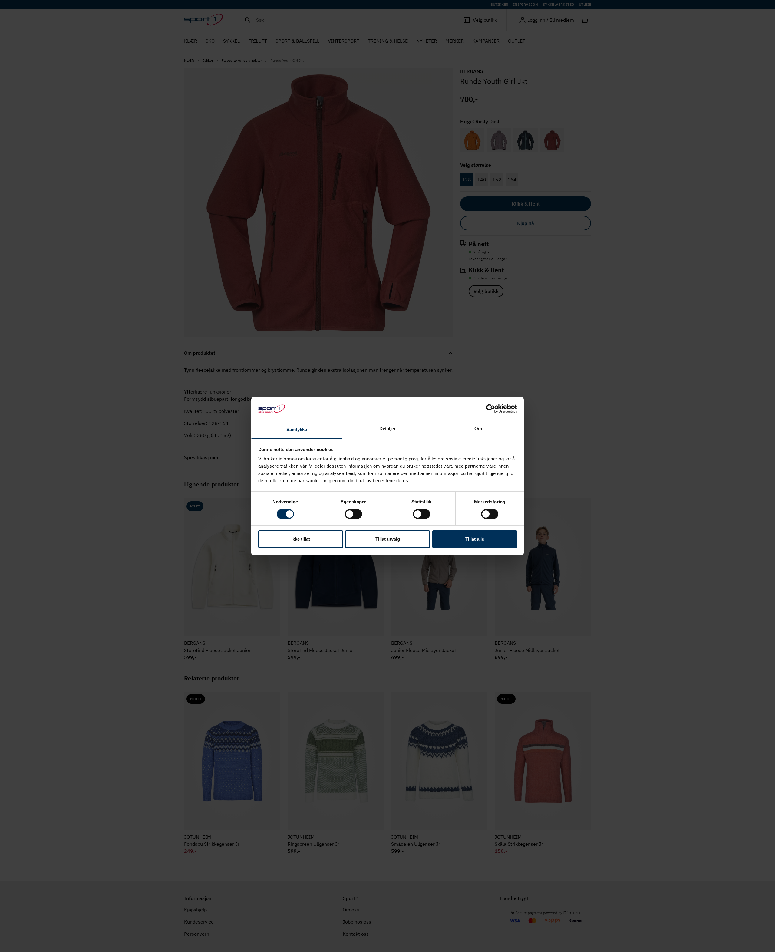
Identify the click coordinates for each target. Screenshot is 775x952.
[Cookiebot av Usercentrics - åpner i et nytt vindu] (490, 408)
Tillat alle (474, 539)
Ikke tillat (300, 539)
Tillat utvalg (387, 539)
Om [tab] (478, 428)
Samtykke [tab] (296, 429)
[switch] (353, 514)
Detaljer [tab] (387, 428)
